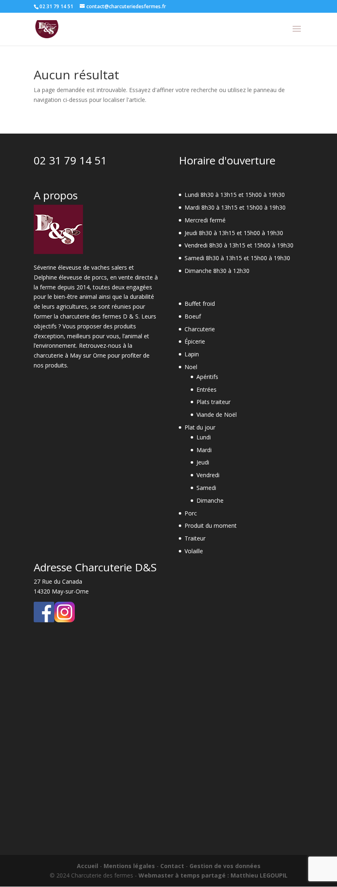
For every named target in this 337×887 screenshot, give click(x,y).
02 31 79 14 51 (70, 160)
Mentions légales (129, 866)
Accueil (87, 866)
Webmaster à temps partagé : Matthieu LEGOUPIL (213, 875)
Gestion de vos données (225, 866)
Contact (172, 866)
